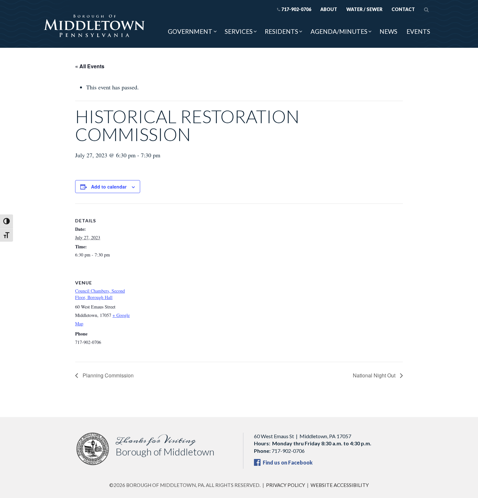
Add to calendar (108, 186)
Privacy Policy (285, 485)
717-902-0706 (296, 9)
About (328, 9)
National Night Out (375, 375)
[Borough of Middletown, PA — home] (94, 26)
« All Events (89, 66)
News (388, 31)
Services (239, 31)
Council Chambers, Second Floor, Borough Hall (100, 294)
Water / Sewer (364, 9)
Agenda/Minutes (339, 31)
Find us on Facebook (287, 462)
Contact (403, 9)
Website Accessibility (340, 485)
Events (418, 31)
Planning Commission (107, 375)
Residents (281, 31)
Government (190, 31)
